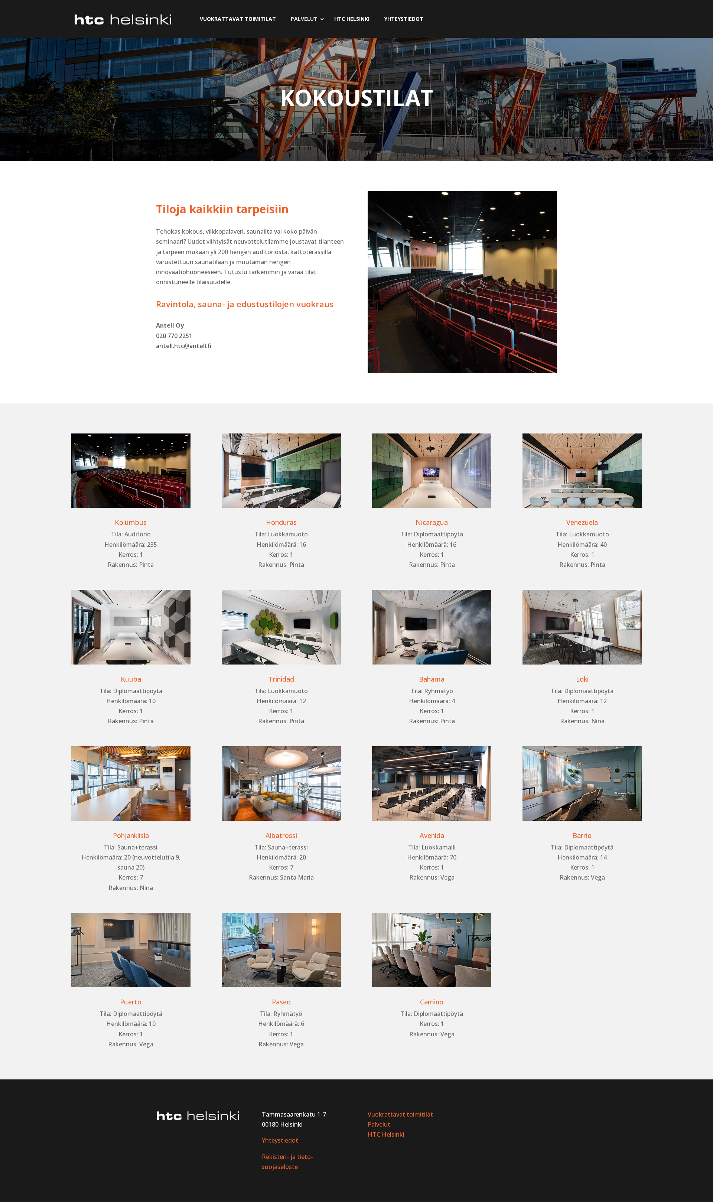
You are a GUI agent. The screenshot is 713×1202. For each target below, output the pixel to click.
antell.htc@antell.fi (183, 346)
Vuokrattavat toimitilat (400, 1114)
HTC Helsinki (386, 1134)
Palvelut (379, 1124)
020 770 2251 (174, 336)
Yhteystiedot (280, 1140)
